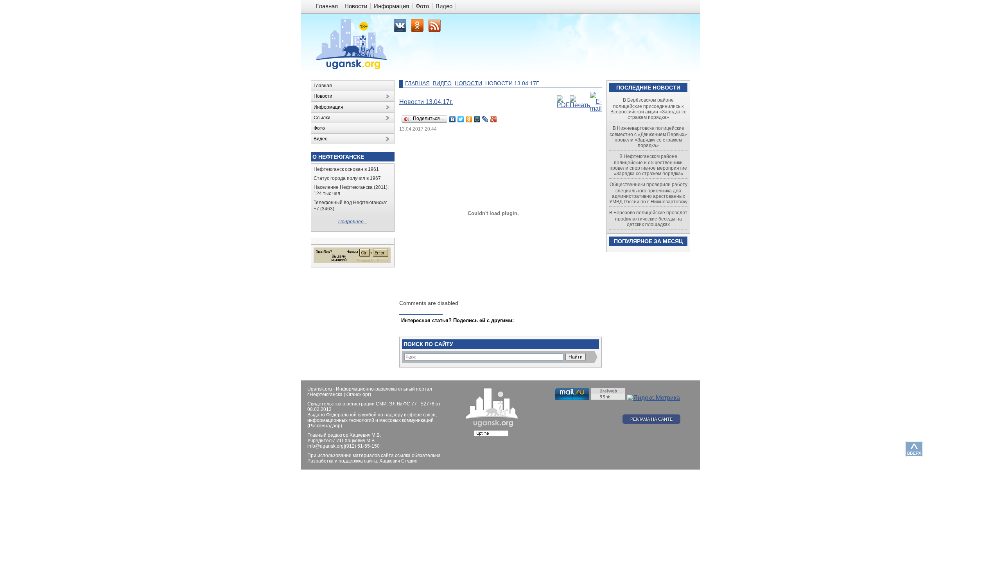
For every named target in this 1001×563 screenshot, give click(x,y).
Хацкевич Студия (398, 461)
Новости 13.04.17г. (426, 102)
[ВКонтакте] (452, 119)
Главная (417, 83)
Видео (442, 83)
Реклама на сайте (651, 419)
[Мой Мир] (477, 119)
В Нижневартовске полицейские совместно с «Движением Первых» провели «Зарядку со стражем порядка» (648, 137)
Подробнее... (352, 221)
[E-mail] (596, 108)
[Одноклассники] (469, 119)
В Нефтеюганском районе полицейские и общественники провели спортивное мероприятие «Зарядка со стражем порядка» (648, 165)
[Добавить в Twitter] (407, 328)
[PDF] (563, 105)
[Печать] (580, 105)
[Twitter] (461, 119)
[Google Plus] (494, 119)
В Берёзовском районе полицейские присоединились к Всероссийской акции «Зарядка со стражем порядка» (648, 108)
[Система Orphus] (352, 261)
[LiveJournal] (485, 119)
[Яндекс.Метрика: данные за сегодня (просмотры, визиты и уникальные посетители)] (653, 398)
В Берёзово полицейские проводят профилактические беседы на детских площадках (648, 218)
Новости (468, 83)
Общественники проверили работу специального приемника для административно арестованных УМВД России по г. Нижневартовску (648, 193)
